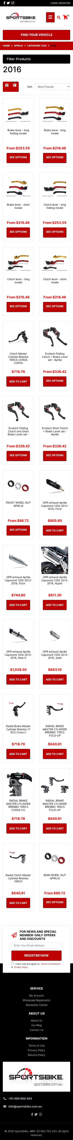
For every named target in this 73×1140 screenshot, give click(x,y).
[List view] (15, 87)
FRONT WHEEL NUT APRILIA (18, 504)
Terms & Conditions (50, 964)
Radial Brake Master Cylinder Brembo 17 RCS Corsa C (18, 729)
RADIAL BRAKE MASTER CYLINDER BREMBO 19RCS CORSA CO (18, 805)
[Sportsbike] (21, 17)
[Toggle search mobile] (57, 17)
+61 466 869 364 (20, 1098)
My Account (36, 995)
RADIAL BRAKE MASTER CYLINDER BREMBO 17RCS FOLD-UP (55, 730)
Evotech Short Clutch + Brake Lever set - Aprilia (55, 431)
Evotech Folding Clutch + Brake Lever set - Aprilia (55, 357)
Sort (29, 86)
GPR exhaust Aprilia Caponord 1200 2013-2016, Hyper (54, 580)
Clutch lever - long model (18, 280)
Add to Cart (18, 381)
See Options (18, 157)
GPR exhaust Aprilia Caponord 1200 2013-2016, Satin (54, 655)
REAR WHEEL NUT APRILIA (55, 876)
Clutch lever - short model (54, 280)
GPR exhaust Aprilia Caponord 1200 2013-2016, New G (18, 655)
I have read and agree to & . (35, 965)
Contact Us (36, 1029)
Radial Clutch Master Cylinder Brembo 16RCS (18, 878)
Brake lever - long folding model (18, 131)
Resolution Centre (36, 1004)
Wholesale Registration (36, 1000)
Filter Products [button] (19, 59)
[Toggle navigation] (50, 17)
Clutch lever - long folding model (55, 206)
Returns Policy (36, 1054)
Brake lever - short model (18, 206)
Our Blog (36, 1025)
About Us (36, 1020)
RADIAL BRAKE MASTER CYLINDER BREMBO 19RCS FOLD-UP (55, 805)
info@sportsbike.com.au (25, 1106)
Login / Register (60, 3)
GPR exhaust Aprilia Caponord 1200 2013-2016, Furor (54, 506)
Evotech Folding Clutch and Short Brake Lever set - (18, 431)
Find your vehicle (36, 35)
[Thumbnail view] (7, 87)
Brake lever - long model (55, 131)
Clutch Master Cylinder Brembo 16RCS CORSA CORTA (18, 358)
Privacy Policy (21, 967)
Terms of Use (36, 1045)
